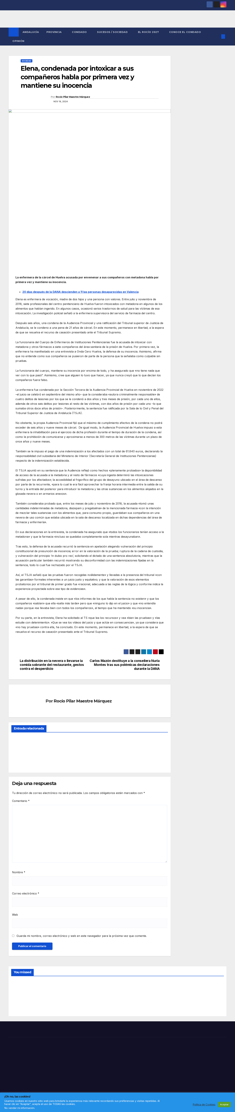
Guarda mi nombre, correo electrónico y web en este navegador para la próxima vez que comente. (82, 936)
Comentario (21, 801)
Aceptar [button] (224, 1104)
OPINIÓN (18, 41)
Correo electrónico (25, 893)
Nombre (18, 872)
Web (15, 914)
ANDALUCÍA (31, 32)
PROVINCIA (54, 32)
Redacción (20, 762)
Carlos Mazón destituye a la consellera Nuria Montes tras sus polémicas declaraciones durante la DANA (124, 665)
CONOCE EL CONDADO (185, 32)
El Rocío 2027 (149, 32)
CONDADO (80, 32)
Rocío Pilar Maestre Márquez (73, 96)
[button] (217, 36)
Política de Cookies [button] (204, 1104)
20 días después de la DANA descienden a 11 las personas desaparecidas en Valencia (80, 292)
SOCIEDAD (26, 61)
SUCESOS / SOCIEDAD (113, 32)
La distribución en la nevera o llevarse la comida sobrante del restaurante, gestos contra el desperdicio (52, 665)
